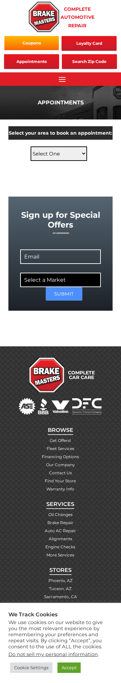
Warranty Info (60, 488)
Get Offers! (60, 440)
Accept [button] (69, 667)
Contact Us (60, 472)
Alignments (60, 538)
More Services (60, 554)
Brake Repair (60, 522)
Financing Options (60, 456)
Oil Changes (60, 514)
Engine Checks (60, 546)
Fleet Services (60, 448)
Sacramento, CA (60, 596)
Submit (64, 294)
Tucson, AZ (60, 588)
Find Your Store (60, 480)
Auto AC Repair (60, 530)
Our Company (60, 464)
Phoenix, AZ (60, 580)
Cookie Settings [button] (31, 667)
